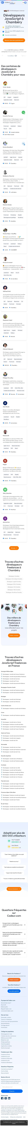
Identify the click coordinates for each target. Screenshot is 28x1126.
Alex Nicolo (6, 407)
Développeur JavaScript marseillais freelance (14, 797)
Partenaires (4, 1027)
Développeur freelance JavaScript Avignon (14, 795)
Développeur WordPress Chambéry (14, 592)
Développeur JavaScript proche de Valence (14, 683)
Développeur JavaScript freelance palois (13, 761)
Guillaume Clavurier (8, 176)
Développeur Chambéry (14, 576)
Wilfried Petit (7, 291)
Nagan (5, 464)
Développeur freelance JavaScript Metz (13, 724)
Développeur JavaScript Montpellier (12, 770)
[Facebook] (2, 1098)
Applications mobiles (6, 1046)
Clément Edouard (8, 349)
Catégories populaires (7, 1031)
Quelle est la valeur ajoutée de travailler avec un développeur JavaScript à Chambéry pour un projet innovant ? (13, 952)
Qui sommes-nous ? (6, 1003)
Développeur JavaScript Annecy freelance (13, 674)
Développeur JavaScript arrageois (11, 738)
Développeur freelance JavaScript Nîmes (13, 772)
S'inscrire (11, 1091)
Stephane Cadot (7, 320)
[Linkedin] (9, 1098)
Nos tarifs (3, 1005)
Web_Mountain (7, 493)
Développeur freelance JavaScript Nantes (13, 788)
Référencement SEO (6, 1038)
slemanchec (6, 522)
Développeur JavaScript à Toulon (11, 799)
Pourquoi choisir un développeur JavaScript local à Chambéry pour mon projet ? (12, 924)
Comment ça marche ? (7, 1069)
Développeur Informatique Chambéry (14, 579)
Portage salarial (5, 1025)
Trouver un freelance (6, 1019)
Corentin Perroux (8, 116)
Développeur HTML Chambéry (14, 584)
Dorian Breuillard (8, 147)
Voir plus (13, 548)
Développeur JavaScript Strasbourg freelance (14, 726)
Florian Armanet (7, 262)
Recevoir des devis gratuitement (14, 40)
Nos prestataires (5, 1023)
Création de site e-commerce (8, 1036)
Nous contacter (5, 1073)
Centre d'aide (4, 1071)
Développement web (6, 1034)
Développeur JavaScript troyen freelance (13, 729)
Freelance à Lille (5, 1060)
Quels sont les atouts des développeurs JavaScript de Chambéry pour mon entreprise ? (12, 934)
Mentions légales (5, 1117)
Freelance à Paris (5, 1054)
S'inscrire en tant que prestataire (9, 1021)
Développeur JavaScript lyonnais (11, 678)
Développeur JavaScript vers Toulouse (12, 777)
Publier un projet (14, 635)
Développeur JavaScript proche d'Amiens (13, 736)
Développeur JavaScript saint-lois (11, 752)
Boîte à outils (4, 1007)
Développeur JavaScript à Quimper (12, 699)
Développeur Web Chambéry (14, 589)
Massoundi (6, 435)
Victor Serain (6, 87)
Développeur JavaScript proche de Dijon (13, 692)
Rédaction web (5, 1040)
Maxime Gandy (7, 205)
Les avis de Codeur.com (7, 1011)
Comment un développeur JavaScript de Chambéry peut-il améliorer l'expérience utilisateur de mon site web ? (13, 943)
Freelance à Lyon (5, 1056)
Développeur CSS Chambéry (14, 587)
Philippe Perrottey (8, 378)
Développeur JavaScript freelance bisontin (14, 690)
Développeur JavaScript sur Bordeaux (12, 758)
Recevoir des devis (13, 889)
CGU (24, 1117)
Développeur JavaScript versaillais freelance (14, 809)
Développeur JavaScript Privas (11, 681)
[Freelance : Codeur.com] (8, 2)
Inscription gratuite (14, 991)
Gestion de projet (5, 1048)
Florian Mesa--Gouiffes (9, 233)
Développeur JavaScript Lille (10, 740)
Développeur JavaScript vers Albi (11, 767)
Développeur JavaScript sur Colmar (12, 722)
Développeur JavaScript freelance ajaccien (14, 715)
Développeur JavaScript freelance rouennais (14, 749)
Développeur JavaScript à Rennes (11, 701)
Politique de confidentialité (16, 1117)
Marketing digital (5, 1044)
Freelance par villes (6, 1052)
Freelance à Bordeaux (6, 1062)
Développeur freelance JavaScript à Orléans (14, 708)
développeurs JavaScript (18, 10)
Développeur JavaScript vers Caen (12, 747)
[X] (6, 1098)
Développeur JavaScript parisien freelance (14, 806)
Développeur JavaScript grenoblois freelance (14, 676)
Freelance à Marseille (6, 1058)
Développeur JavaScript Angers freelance (13, 783)
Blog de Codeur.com (6, 1009)
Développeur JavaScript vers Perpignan (13, 774)
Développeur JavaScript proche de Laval (13, 786)
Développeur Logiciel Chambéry (14, 581)
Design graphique (5, 1042)
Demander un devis (6, 1017)
